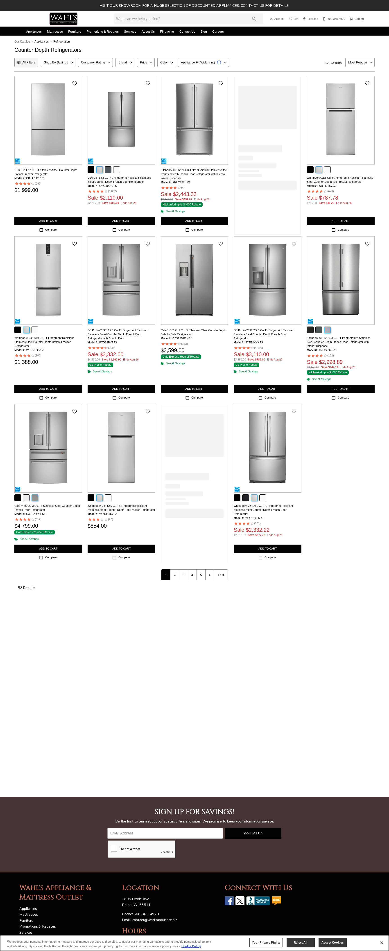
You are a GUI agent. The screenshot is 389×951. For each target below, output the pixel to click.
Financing (167, 31)
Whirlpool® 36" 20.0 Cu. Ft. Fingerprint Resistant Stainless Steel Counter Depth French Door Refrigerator (263, 510)
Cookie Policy (191, 946)
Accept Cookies (332, 942)
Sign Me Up (253, 833)
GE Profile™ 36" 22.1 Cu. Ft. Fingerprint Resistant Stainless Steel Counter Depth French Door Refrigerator (264, 334)
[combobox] (58, 62)
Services (130, 31)
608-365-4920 (146, 914)
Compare (51, 229)
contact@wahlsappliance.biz (154, 919)
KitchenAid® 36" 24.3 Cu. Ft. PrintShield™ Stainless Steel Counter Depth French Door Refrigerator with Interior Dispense (338, 342)
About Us (148, 31)
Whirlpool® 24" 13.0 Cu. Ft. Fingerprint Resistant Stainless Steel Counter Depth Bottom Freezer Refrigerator (44, 342)
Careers (218, 31)
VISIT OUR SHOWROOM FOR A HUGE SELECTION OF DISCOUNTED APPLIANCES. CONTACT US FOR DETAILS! (194, 5)
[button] (271, 19)
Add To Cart (48, 221)
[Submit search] (254, 19)
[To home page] (63, 19)
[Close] (382, 943)
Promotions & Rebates (103, 31)
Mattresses (55, 31)
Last (221, 575)
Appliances (34, 31)
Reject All (300, 942)
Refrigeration (61, 41)
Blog (204, 31)
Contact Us (187, 31)
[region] (194, 943)
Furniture (74, 31)
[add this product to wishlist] (74, 83)
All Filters (28, 62)
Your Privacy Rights (266, 942)
